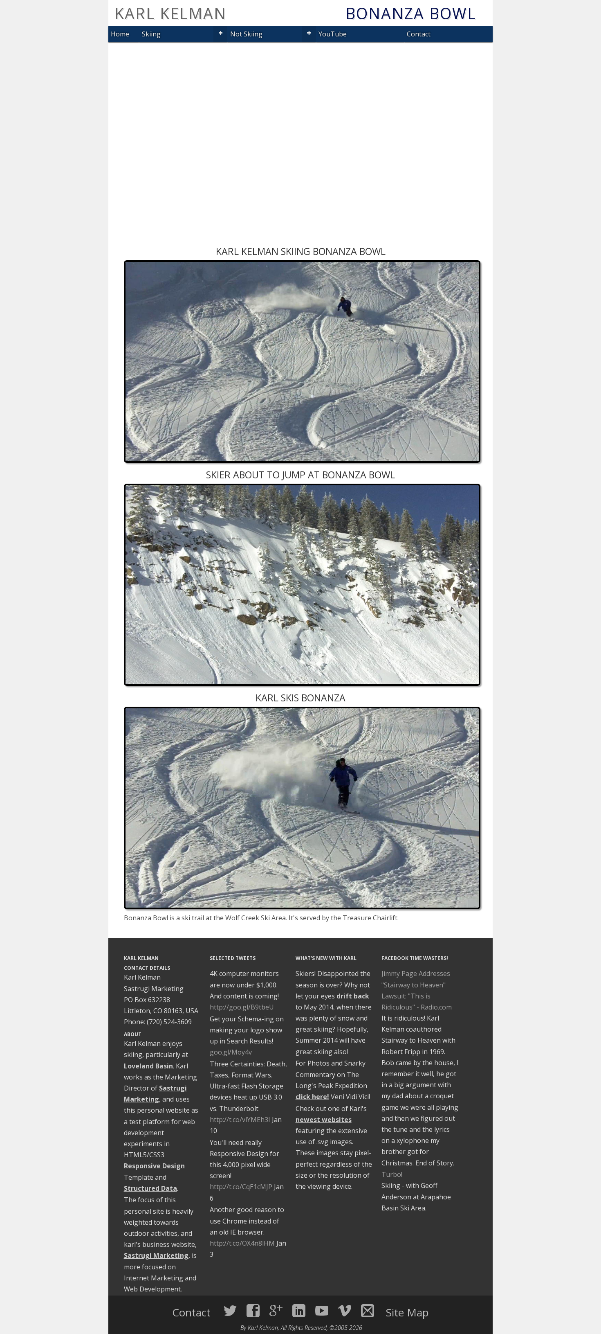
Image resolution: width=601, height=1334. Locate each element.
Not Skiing (246, 33)
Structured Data (150, 1188)
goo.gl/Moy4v (231, 1052)
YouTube (332, 33)
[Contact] (367, 1311)
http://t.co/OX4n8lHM (242, 1243)
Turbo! (391, 1174)
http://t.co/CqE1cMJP (241, 1186)
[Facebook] (253, 1311)
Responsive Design (154, 1165)
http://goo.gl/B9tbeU (242, 1007)
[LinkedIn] (298, 1311)
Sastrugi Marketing (156, 1255)
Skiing (151, 33)
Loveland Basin (148, 1065)
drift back (352, 996)
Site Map (407, 1312)
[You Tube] (321, 1311)
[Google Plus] (276, 1311)
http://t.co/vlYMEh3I (240, 1119)
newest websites (324, 1119)
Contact (419, 33)
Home (120, 33)
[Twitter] (230, 1311)
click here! (312, 1096)
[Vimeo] (344, 1311)
